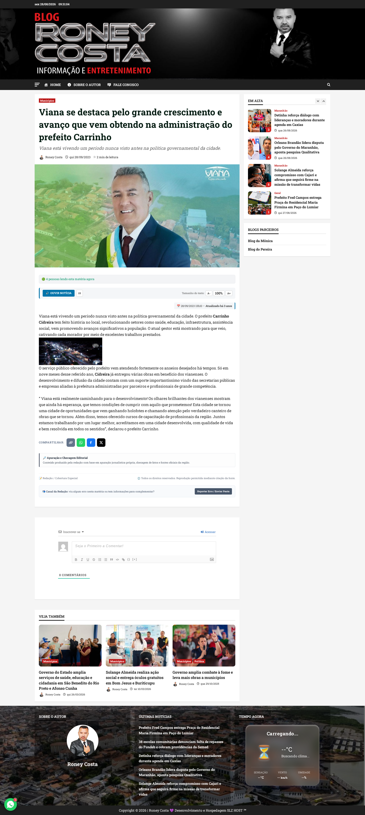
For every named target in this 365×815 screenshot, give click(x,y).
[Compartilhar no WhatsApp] (81, 442)
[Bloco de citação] (111, 559)
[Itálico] (82, 559)
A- (208, 293)
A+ (228, 293)
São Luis (279, 193)
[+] (134, 559)
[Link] (123, 559)
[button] (37, 84)
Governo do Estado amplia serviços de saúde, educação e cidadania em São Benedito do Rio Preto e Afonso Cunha (69, 680)
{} (128, 559)
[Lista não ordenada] (106, 559)
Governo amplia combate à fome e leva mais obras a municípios (203, 675)
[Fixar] (94, 559)
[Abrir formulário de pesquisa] (328, 85)
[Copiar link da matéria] (71, 442)
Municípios (47, 100)
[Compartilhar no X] (101, 442)
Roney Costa (54, 157)
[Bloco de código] (117, 559)
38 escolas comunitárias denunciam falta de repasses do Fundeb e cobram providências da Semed (259, 203)
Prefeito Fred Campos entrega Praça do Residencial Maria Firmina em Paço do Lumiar (259, 175)
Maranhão (280, 110)
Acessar (210, 532)
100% (219, 293)
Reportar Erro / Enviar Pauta (213, 491)
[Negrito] (76, 559)
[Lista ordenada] (100, 559)
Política (199, 661)
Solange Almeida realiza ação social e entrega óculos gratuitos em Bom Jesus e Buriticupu (134, 677)
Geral (277, 165)
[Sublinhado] (88, 559)
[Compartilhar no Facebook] (91, 442)
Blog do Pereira (260, 249)
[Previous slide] (317, 101)
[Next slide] (323, 101)
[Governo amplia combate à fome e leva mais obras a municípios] (204, 645)
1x (79, 293)
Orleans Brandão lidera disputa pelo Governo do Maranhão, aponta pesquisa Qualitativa (259, 120)
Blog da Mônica (260, 241)
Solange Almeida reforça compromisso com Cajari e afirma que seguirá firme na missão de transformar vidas (259, 148)
